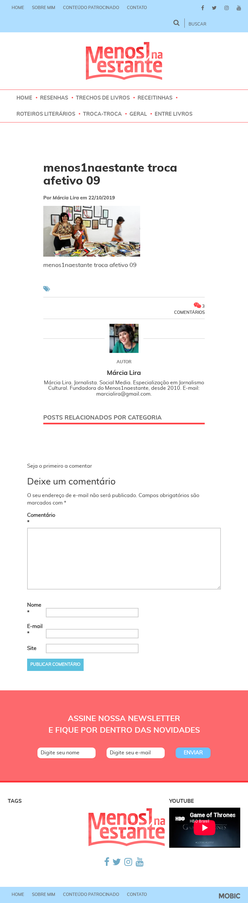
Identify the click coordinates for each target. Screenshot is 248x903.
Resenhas (54, 98)
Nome (34, 608)
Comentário (36, 519)
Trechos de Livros (103, 98)
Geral (138, 114)
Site (31, 648)
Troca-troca (102, 114)
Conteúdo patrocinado (91, 8)
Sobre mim (43, 8)
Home (18, 8)
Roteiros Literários (45, 114)
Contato (137, 8)
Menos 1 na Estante (124, 61)
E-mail (35, 630)
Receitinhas (155, 98)
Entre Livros (173, 114)
